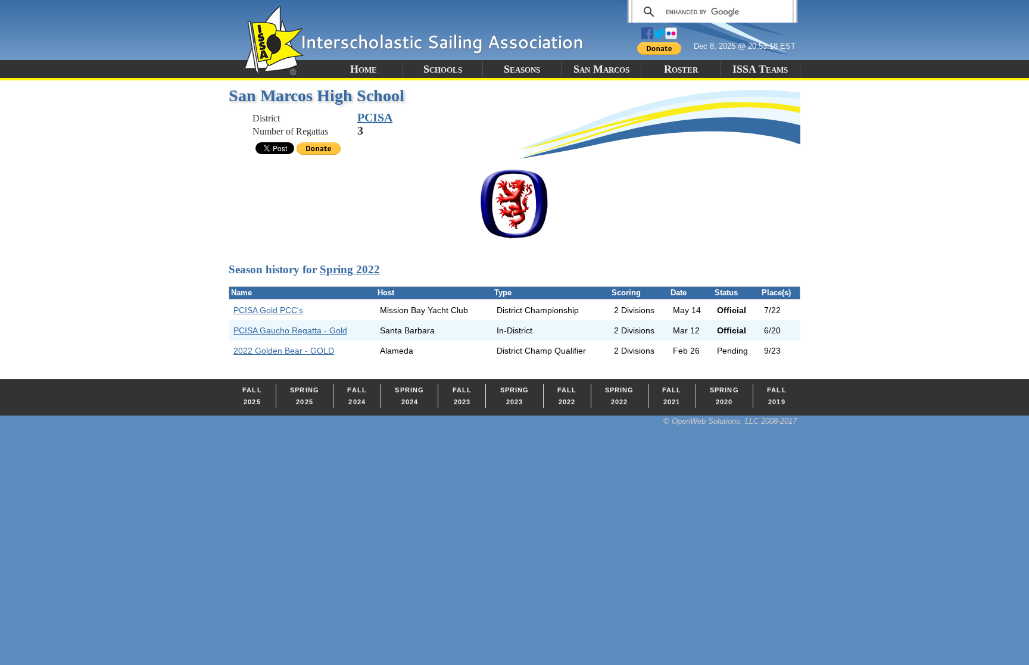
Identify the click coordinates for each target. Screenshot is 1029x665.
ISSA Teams (760, 69)
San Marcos (601, 69)
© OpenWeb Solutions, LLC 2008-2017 (730, 421)
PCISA (374, 117)
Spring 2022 (350, 269)
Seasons (522, 69)
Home (363, 69)
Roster (681, 69)
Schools (442, 69)
